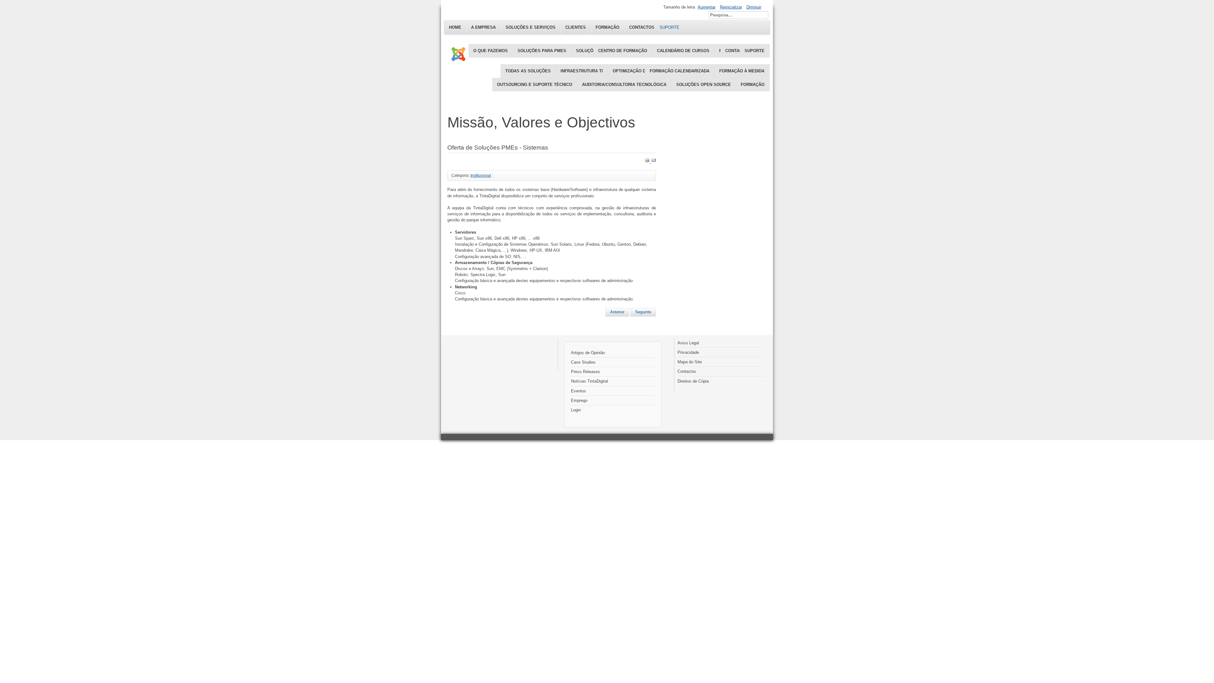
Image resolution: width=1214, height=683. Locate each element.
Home (455, 27)
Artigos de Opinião (588, 352)
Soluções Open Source (703, 84)
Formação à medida (741, 71)
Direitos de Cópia (693, 381)
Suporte (754, 50)
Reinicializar (731, 7)
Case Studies (583, 362)
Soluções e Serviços (530, 27)
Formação (752, 84)
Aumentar (706, 7)
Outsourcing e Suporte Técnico (534, 84)
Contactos (687, 371)
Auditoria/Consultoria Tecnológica (624, 84)
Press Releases (585, 371)
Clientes (575, 27)
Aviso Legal (688, 343)
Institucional (480, 175)
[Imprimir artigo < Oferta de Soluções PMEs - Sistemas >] (648, 161)
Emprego (579, 400)
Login (576, 410)
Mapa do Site (690, 362)
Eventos (578, 391)
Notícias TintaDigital (589, 381)
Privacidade (688, 352)
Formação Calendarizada (679, 71)
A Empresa (483, 27)
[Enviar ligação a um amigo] (653, 161)
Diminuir (753, 7)
